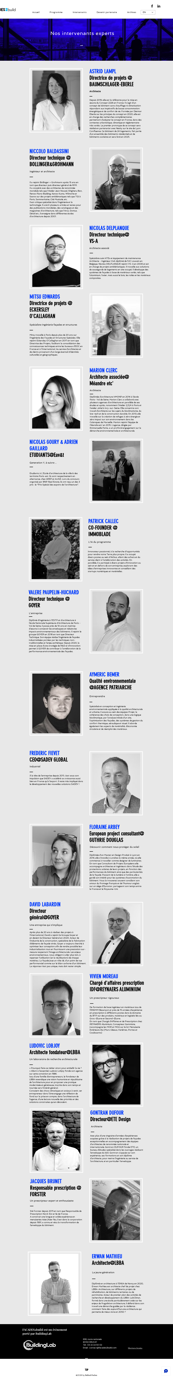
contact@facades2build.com (103, 1347)
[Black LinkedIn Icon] (159, 6)
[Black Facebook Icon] (152, 6)
